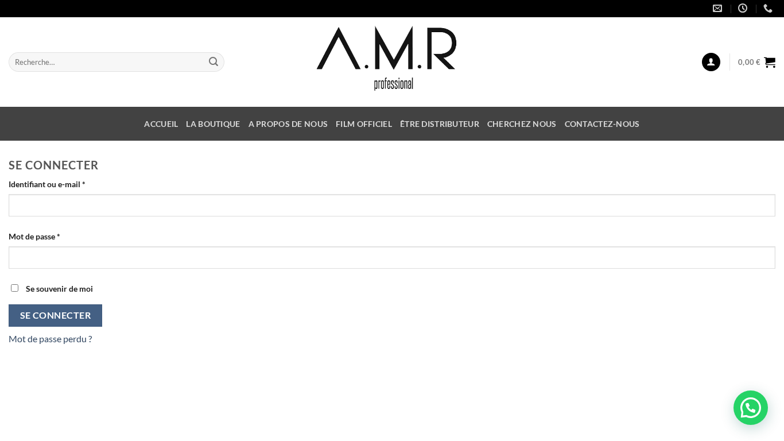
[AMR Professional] (392, 62)
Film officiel (364, 124)
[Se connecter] (711, 62)
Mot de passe (54, 236)
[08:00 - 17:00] (744, 8)
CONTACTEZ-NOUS (602, 124)
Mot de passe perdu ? (50, 338)
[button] (750, 407)
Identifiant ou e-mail (67, 184)
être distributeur (439, 124)
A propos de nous (288, 124)
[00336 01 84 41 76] (769, 8)
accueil (161, 124)
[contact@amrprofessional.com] (719, 8)
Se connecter (55, 315)
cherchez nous (522, 124)
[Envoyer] (213, 62)
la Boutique (213, 124)
